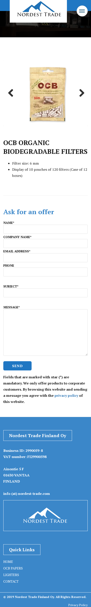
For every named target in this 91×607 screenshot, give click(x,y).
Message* (11, 307)
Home (8, 561)
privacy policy (66, 395)
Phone (8, 265)
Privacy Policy (78, 605)
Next (80, 93)
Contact (11, 581)
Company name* (17, 237)
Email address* (16, 251)
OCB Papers (13, 568)
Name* (8, 223)
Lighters (11, 575)
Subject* (10, 286)
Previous (10, 93)
